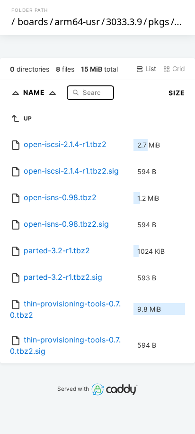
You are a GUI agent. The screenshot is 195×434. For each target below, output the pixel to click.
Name (35, 92)
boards (33, 21)
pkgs (158, 21)
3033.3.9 (124, 21)
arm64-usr (77, 21)
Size (176, 93)
